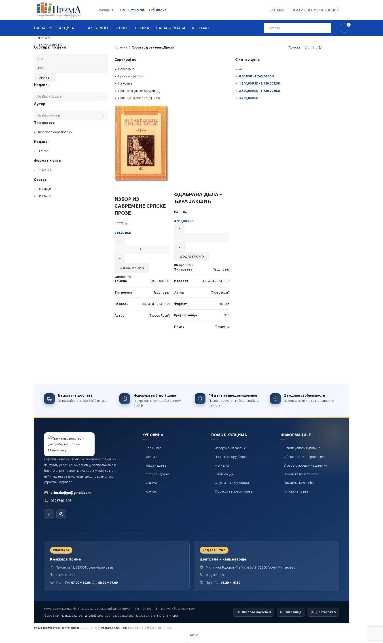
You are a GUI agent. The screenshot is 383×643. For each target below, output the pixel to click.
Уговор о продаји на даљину (305, 465)
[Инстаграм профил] (61, 514)
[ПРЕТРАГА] (326, 28)
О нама (151, 482)
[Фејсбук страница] (49, 514)
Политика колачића (299, 482)
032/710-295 (61, 501)
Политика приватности (301, 474)
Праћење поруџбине (230, 457)
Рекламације (224, 474)
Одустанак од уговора (232, 482)
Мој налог (222, 465)
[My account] (347, 10)
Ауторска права (296, 491)
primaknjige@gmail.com (71, 493)
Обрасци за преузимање (233, 491)
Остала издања (157, 474)
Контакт (152, 491)
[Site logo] (59, 10)
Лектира (152, 457)
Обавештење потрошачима (305, 457)
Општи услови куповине (302, 448)
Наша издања (156, 465)
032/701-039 (215, 575)
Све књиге (153, 448)
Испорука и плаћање (230, 448)
